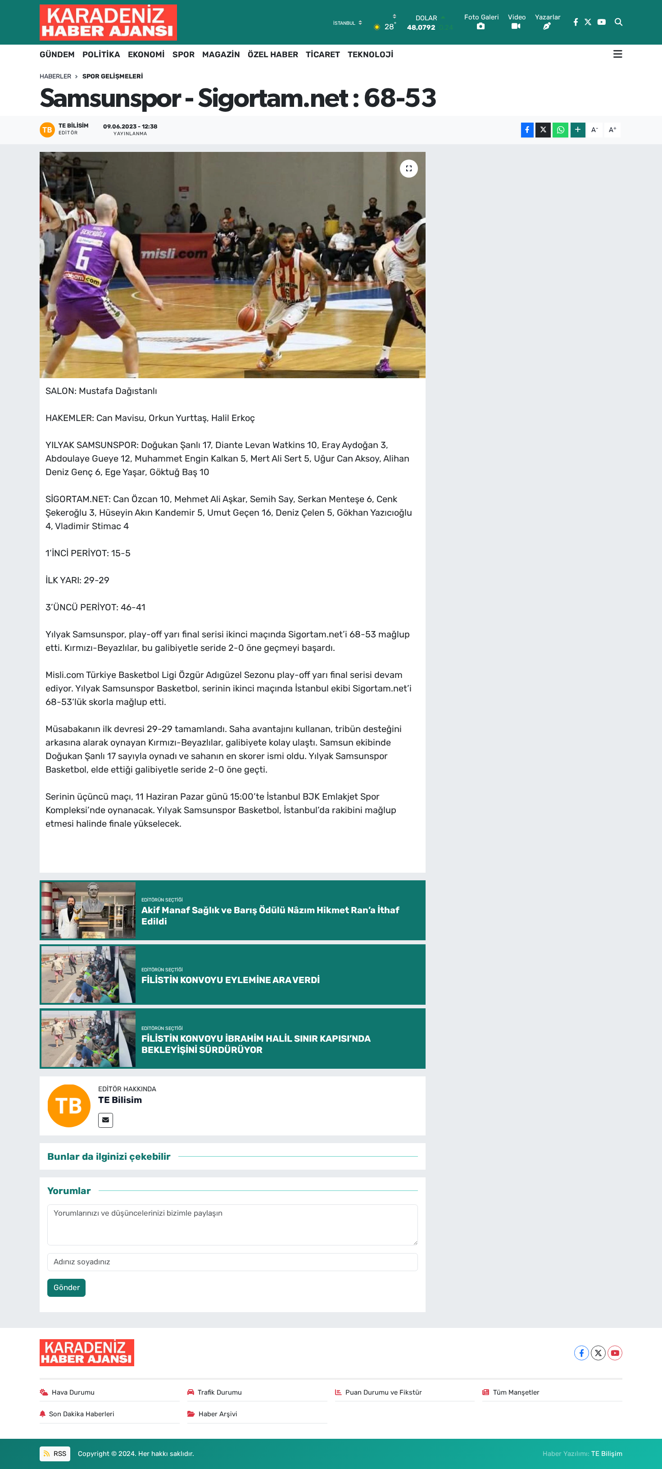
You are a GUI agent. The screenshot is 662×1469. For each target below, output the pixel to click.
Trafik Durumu (220, 1392)
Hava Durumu (73, 1392)
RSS (59, 1454)
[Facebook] (581, 1352)
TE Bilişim (606, 1454)
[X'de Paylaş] (543, 130)
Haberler (55, 76)
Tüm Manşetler (516, 1392)
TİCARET (323, 54)
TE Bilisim (120, 1099)
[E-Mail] (105, 1120)
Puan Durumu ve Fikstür (383, 1392)
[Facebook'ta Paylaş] (527, 130)
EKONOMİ (146, 54)
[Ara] (618, 22)
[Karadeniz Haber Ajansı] (108, 22)
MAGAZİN (221, 54)
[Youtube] (615, 1352)
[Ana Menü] (617, 54)
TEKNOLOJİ (371, 54)
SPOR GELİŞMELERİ (112, 76)
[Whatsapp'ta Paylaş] (560, 130)
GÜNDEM (57, 54)
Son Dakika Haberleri (81, 1414)
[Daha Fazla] (578, 130)
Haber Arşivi (218, 1414)
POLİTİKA (101, 54)
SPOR (183, 54)
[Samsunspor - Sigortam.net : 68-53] (233, 265)
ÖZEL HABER (273, 54)
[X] (598, 1352)
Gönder (67, 1287)
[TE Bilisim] (69, 1105)
